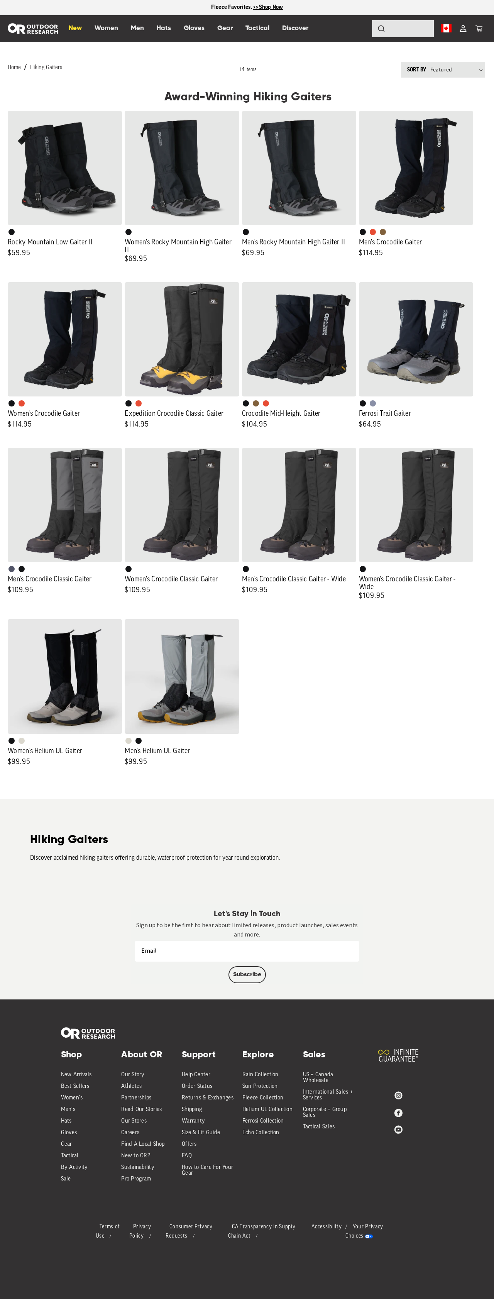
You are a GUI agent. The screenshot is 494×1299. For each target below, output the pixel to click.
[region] (247, 7)
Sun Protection (260, 1086)
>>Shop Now (268, 7)
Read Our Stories (141, 1110)
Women (106, 28)
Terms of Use (108, 1231)
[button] (478, 28)
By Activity (74, 1167)
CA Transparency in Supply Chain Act (262, 1231)
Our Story (132, 1075)
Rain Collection (260, 1075)
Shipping (192, 1110)
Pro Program (136, 1179)
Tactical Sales (319, 1127)
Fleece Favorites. (232, 7)
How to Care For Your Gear (207, 1170)
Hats (66, 1121)
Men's (68, 1110)
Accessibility (326, 1227)
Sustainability (137, 1167)
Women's (72, 1098)
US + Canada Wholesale (318, 1078)
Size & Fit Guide (201, 1133)
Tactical (70, 1156)
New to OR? (135, 1156)
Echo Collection (260, 1133)
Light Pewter (22, 741)
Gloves (69, 1133)
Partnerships (136, 1098)
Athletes (131, 1086)
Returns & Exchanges (207, 1098)
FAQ (187, 1156)
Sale (66, 1179)
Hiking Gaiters (46, 68)
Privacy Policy (140, 1231)
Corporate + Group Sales (325, 1112)
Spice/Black (373, 232)
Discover (295, 28)
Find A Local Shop (142, 1144)
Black (11, 232)
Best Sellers (75, 1086)
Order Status (197, 1086)
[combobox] (403, 28)
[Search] (359, 28)
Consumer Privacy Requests (189, 1231)
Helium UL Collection (267, 1110)
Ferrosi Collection (263, 1121)
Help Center (196, 1075)
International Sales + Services (328, 1095)
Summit (373, 403)
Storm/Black (11, 569)
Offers (189, 1144)
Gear (66, 1144)
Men (137, 28)
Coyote (383, 232)
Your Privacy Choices (364, 1231)
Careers (130, 1133)
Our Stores (134, 1121)
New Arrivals (76, 1075)
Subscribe (247, 975)
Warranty (193, 1121)
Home (14, 68)
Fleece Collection (262, 1098)
